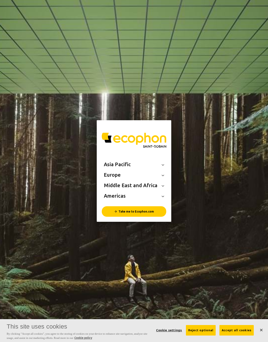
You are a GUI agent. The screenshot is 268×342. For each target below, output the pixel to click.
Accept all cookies (237, 330)
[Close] (261, 330)
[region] (134, 330)
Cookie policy (83, 337)
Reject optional (201, 330)
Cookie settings (169, 330)
